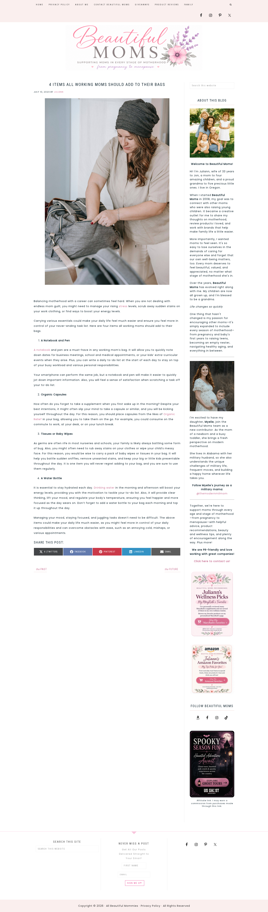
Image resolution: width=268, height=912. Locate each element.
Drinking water (104, 487)
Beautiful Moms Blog (134, 47)
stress (123, 306)
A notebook (42, 350)
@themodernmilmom (212, 493)
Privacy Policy (150, 906)
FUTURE (171, 569)
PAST (41, 569)
